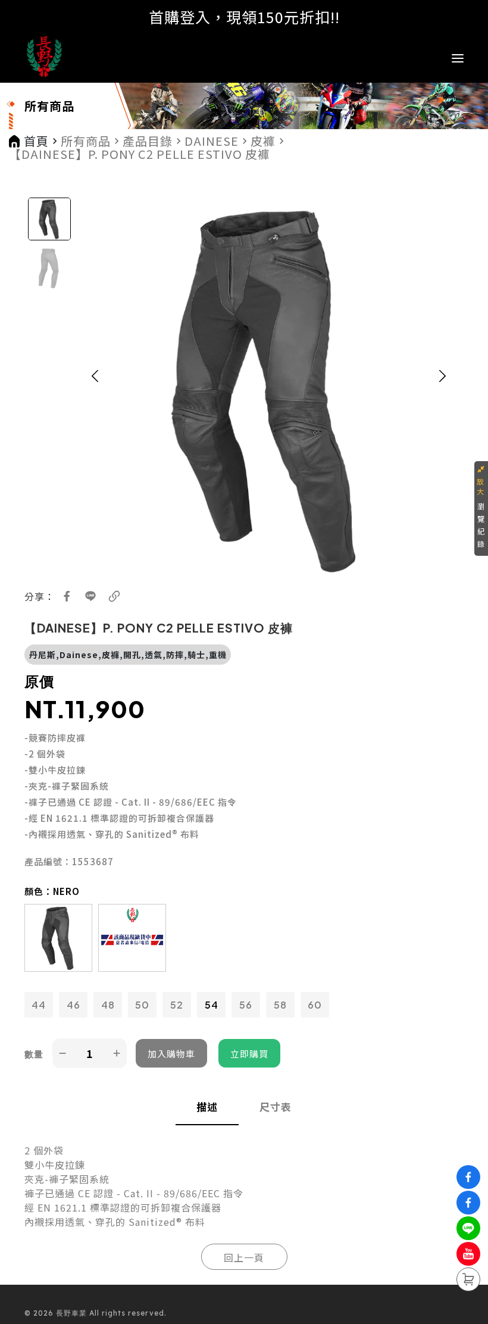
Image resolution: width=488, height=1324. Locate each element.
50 (142, 1005)
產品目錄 (148, 141)
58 (280, 1005)
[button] (95, 388)
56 (245, 1005)
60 (315, 1005)
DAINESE (211, 141)
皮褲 (263, 141)
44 (39, 1005)
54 (211, 1005)
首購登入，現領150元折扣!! (244, 16)
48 (108, 1005)
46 (73, 1005)
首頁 (36, 141)
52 (176, 1005)
